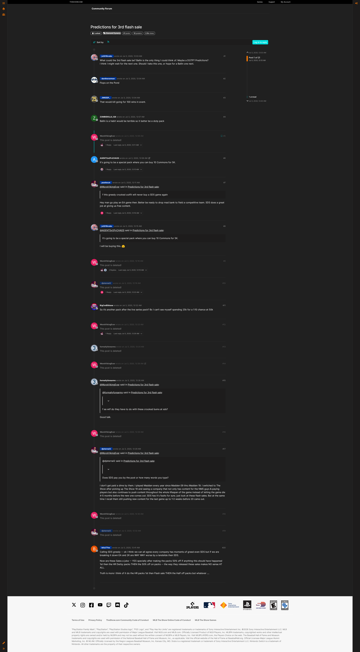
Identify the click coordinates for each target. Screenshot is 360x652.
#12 (224, 324)
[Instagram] (82, 605)
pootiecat (106, 182)
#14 (224, 363)
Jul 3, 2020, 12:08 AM (133, 136)
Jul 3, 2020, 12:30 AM (133, 514)
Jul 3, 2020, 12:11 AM (130, 182)
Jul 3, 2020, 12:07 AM (134, 117)
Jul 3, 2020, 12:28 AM (133, 432)
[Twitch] (109, 605)
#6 (224, 158)
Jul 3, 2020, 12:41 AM (130, 547)
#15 (224, 380)
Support (272, 2)
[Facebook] (91, 605)
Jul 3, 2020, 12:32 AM (131, 531)
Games (260, 2)
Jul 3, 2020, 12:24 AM (134, 347)
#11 (224, 305)
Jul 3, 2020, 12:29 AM (131, 449)
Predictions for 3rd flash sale (143, 186)
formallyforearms (108, 347)
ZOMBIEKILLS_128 (108, 117)
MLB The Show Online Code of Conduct (172, 620)
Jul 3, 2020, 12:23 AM (133, 324)
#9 (224, 261)
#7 (224, 182)
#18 (224, 514)
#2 (224, 78)
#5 (224, 136)
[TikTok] (126, 605)
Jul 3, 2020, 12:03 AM (132, 56)
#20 (224, 547)
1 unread (252, 97)
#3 (224, 98)
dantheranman (108, 78)
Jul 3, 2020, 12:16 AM (133, 261)
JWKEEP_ (106, 98)
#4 (224, 117)
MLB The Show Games (205, 620)
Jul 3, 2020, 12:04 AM (135, 78)
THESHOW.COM (76, 2)
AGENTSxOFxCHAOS (109, 158)
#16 (224, 432)
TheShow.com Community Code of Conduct (127, 620)
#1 (225, 56)
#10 (224, 283)
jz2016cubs (107, 56)
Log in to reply (260, 42)
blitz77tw (106, 547)
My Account (285, 2)
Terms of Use (78, 620)
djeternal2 (106, 283)
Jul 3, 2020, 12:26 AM (133, 363)
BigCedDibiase (106, 305)
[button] (3, 643)
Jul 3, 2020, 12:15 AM (132, 226)
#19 (224, 531)
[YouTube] (100, 605)
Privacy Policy (95, 620)
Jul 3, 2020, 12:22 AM (132, 305)
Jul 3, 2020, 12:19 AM (131, 283)
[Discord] (117, 605)
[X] (74, 605)
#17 (224, 449)
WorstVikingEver (107, 136)
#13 (224, 347)
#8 (224, 226)
